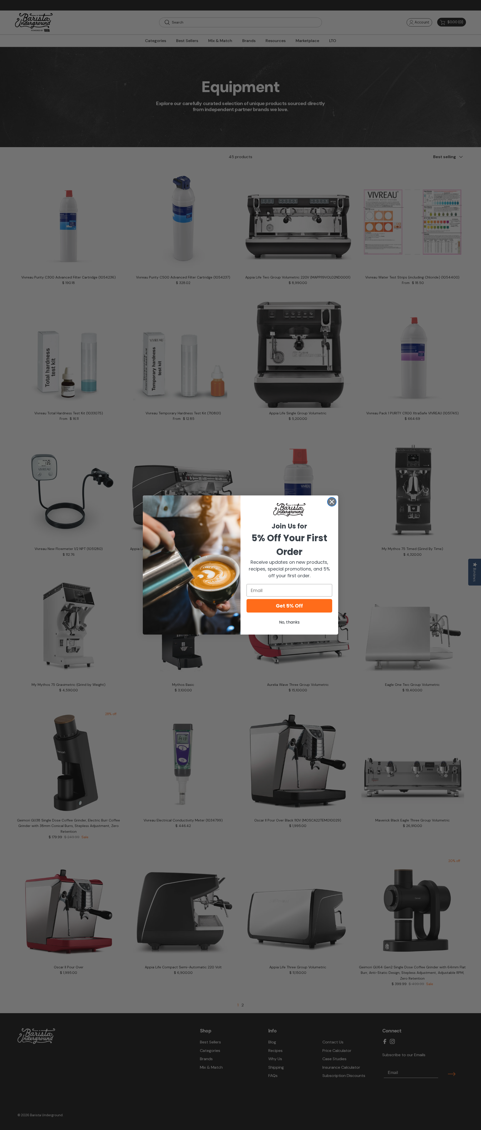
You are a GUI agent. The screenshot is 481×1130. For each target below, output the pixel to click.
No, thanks (289, 622)
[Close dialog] (331, 501)
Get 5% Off (289, 605)
